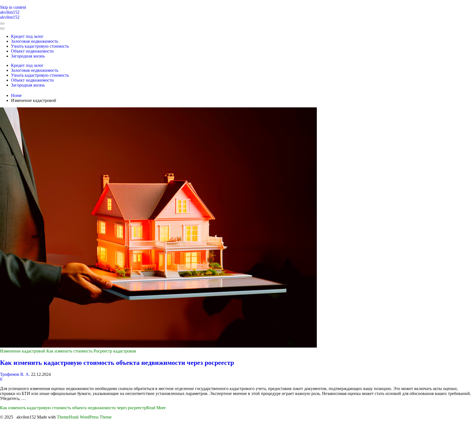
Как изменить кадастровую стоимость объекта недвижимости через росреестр (117, 362)
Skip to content (13, 7)
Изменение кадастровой (22, 351)
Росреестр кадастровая (115, 351)
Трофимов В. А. (15, 374)
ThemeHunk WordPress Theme (84, 417)
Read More (83, 407)
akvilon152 (9, 12)
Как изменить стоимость (69, 351)
